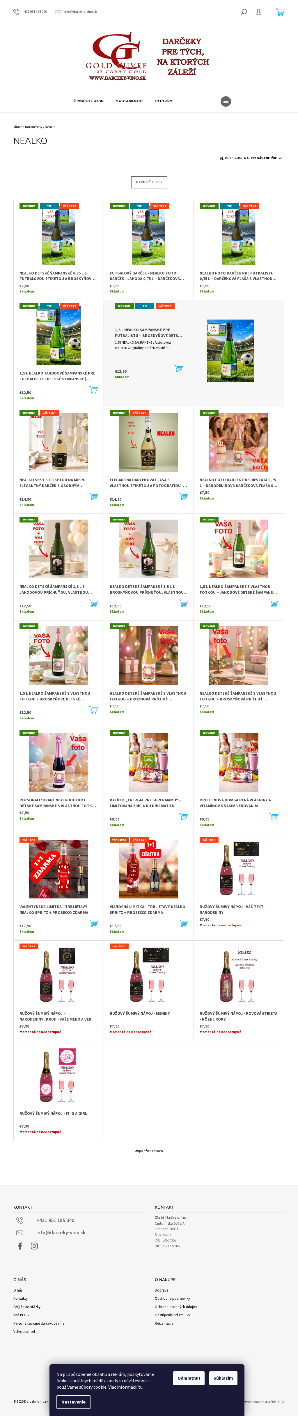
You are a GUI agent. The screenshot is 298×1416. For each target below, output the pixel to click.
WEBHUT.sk (276, 1401)
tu (140, 1387)
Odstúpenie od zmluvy (172, 1315)
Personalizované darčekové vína (39, 1323)
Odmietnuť (189, 1378)
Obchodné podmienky (172, 1298)
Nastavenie (73, 1402)
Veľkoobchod (24, 1331)
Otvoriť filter (149, 182)
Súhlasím (223, 1378)
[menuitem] (88, 101)
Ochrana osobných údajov (176, 1307)
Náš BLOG (21, 1315)
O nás (17, 1290)
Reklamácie (164, 1323)
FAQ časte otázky (26, 1307)
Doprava (161, 1290)
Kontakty (20, 1298)
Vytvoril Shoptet (253, 1401)
